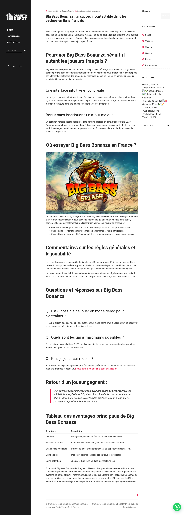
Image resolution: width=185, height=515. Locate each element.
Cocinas (149, 41)
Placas (148, 59)
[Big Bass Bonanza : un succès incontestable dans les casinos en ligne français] (136, 494)
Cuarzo (148, 47)
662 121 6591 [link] (151, 117)
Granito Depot (67, 11)
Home (10, 30)
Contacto (14, 36)
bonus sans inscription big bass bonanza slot (96, 368)
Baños (148, 35)
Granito (148, 53)
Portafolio (13, 42)
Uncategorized (83, 11)
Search (146, 11)
